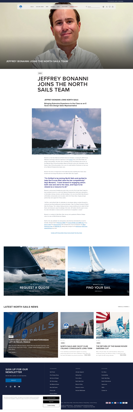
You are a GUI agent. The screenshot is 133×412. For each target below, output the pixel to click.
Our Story (104, 372)
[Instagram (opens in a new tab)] (11, 387)
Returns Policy (79, 384)
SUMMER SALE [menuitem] (73, 6)
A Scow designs (57, 224)
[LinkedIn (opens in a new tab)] (15, 387)
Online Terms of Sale (68, 402)
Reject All (51, 401)
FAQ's (103, 387)
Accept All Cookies (51, 398)
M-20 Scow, (84, 226)
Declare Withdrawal (80, 390)
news (40, 73)
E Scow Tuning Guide (69, 233)
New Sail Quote (53, 387)
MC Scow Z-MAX (61, 222)
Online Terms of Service (78, 402)
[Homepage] (20, 6)
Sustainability (105, 375)
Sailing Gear (78, 375)
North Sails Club (79, 381)
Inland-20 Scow (48, 228)
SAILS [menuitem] (32, 6)
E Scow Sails (60, 233)
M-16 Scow (78, 226)
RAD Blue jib (58, 226)
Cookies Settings (51, 405)
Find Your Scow (78, 233)
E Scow (71, 159)
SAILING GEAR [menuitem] (40, 6)
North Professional (106, 381)
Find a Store (79, 378)
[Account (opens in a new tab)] (107, 7)
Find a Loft (52, 390)
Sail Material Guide (54, 384)
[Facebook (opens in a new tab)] (6, 387)
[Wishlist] (110, 7)
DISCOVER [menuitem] (65, 6)
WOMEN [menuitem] (53, 6)
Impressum (104, 384)
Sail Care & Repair (54, 378)
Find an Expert (53, 393)
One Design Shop (54, 375)
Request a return (80, 387)
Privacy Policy (86, 402)
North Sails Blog (105, 378)
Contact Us (104, 390)
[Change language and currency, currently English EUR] (103, 7)
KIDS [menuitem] (58, 6)
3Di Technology (53, 381)
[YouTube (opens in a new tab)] (19, 387)
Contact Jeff (54, 233)
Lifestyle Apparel (80, 372)
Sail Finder (52, 372)
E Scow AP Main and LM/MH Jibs (76, 222)
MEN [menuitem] (47, 6)
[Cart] (113, 7)
